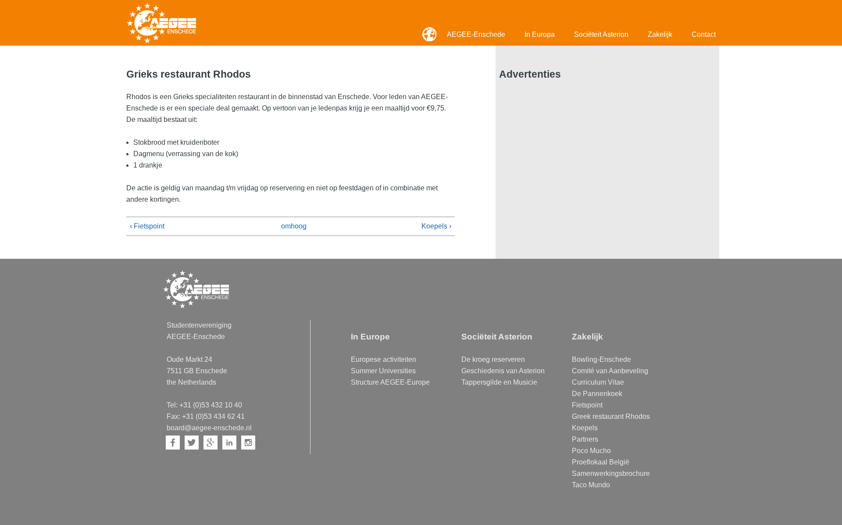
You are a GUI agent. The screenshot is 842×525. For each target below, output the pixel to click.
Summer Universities (383, 371)
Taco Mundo (591, 485)
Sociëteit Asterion (601, 34)
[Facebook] (173, 443)
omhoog (287, 226)
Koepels (585, 428)
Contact (704, 34)
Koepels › (436, 226)
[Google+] (210, 443)
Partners (585, 439)
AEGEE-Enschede (476, 34)
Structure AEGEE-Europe (390, 382)
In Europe (370, 336)
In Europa (539, 34)
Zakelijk (660, 34)
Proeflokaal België (600, 462)
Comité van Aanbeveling (610, 371)
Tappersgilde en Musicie (499, 382)
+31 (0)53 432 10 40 (210, 405)
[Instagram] (248, 443)
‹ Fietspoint (147, 226)
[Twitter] (192, 443)
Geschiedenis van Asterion (503, 371)
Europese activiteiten (383, 359)
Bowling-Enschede (601, 359)
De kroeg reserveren (493, 359)
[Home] (161, 23)
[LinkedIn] (229, 443)
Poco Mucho (591, 450)
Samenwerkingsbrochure (611, 473)
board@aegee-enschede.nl (209, 428)
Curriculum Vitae (598, 382)
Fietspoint (587, 405)
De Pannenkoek (597, 393)
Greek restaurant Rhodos (611, 416)
